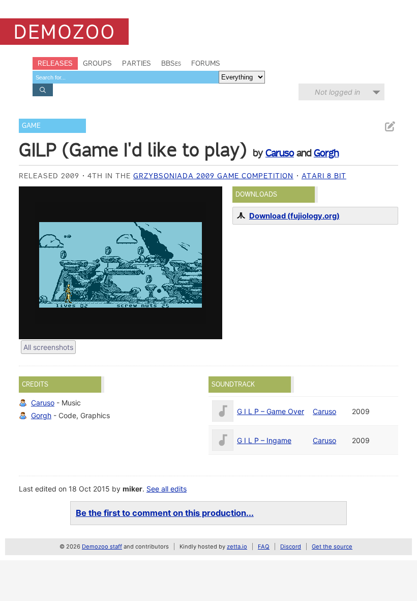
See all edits (166, 488)
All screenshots (48, 347)
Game (31, 125)
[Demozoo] (64, 31)
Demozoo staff (102, 546)
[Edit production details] (389, 126)
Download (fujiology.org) (294, 216)
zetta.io (237, 546)
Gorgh (326, 153)
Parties (136, 63)
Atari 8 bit (324, 175)
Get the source (332, 546)
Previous (31, 262)
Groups (97, 63)
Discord (290, 546)
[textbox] (126, 77)
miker (132, 488)
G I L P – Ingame (264, 440)
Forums (205, 63)
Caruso (279, 153)
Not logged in (337, 92)
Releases (55, 63)
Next (209, 262)
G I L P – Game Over (270, 411)
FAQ (264, 546)
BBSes (171, 63)
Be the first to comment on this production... (165, 513)
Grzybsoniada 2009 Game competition (213, 175)
